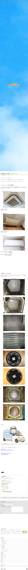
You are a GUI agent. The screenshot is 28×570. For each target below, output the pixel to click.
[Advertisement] (14, 263)
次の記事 (23, 497)
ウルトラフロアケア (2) (4, 543)
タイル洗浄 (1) (2, 548)
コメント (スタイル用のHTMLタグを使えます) (6, 506)
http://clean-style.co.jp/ (9, 482)
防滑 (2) (2, 560)
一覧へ (14, 497)
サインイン (6, 502)
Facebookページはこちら (5, 486)
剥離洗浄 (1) (2, 552)
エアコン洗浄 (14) (3, 542)
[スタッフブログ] (14, 84)
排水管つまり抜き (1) (3, 555)
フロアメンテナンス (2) (3, 551)
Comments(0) (11, 175)
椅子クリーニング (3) (3, 556)
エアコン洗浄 (7, 175)
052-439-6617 (5, 484)
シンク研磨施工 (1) (3, 547)
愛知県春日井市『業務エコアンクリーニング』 (9, 173)
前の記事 (5, 497)
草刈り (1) (2, 559)
